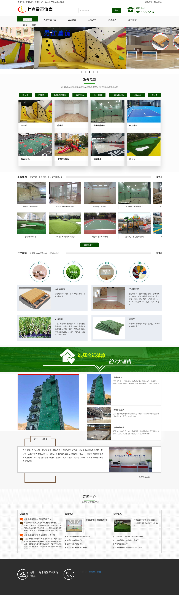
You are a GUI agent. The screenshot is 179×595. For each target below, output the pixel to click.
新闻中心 (132, 20)
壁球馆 (41, 95)
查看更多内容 (144, 477)
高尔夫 (155, 95)
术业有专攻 (118, 377)
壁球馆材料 (134, 289)
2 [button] (85, 72)
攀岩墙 (25, 95)
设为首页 (148, 2)
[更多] (159, 177)
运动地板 (138, 95)
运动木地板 (60, 289)
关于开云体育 (50, 20)
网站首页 (27, 20)
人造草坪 (59, 319)
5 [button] (97, 72)
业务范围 (72, 20)
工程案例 (92, 20)
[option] (89, 48)
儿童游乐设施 (118, 95)
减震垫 (132, 319)
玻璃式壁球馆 (60, 95)
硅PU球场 (98, 95)
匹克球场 (80, 95)
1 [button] (81, 72)
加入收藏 (158, 2)
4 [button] (93, 72)
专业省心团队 (118, 427)
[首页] (44, 10)
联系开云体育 (29, 25)
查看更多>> (89, 245)
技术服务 (112, 20)
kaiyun (92, 571)
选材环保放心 (118, 410)
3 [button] (89, 72)
